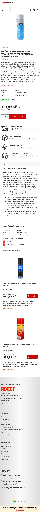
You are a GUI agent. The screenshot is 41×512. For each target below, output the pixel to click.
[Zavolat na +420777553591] (3, 9)
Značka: (4, 47)
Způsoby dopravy (6, 417)
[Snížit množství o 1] (8, 118)
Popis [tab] (4, 164)
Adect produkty (6, 446)
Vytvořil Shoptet (22, 501)
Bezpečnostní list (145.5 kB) (15, 244)
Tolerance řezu (5, 419)
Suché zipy (4, 451)
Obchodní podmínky (7, 427)
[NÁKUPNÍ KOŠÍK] (34, 9)
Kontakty (4, 422)
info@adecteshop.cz (14, 487)
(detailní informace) (7, 85)
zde (36, 508)
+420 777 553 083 (12, 481)
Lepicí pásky (5, 449)
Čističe (17, 90)
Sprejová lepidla (6, 454)
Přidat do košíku (19, 117)
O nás (2, 432)
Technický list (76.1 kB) (14, 241)
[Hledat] (26, 9)
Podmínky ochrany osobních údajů (11, 429)
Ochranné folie (5, 456)
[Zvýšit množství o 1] (8, 116)
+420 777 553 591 (12, 475)
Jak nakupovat (5, 424)
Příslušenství (5, 459)
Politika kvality (5, 435)
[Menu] (37, 9)
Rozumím (20, 510)
